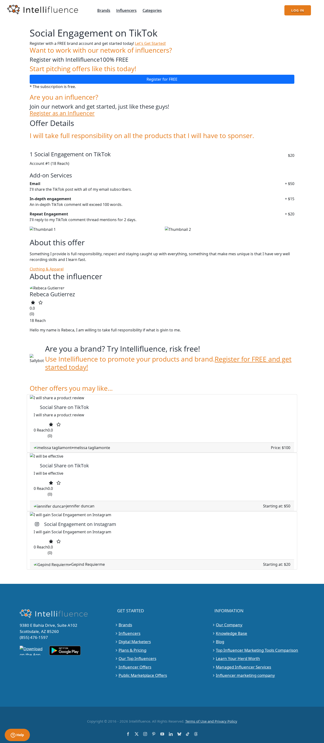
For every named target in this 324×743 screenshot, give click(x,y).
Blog (220, 641)
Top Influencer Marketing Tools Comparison (257, 650)
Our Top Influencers (137, 658)
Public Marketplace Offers (143, 675)
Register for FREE (162, 79)
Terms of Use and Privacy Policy (211, 721)
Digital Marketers (135, 641)
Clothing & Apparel (47, 269)
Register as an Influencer (62, 113)
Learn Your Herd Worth (238, 658)
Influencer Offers (135, 667)
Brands (125, 624)
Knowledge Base (231, 633)
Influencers (129, 633)
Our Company (229, 624)
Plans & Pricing (132, 650)
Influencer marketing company (245, 675)
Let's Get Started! (150, 43)
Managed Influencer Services (243, 667)
